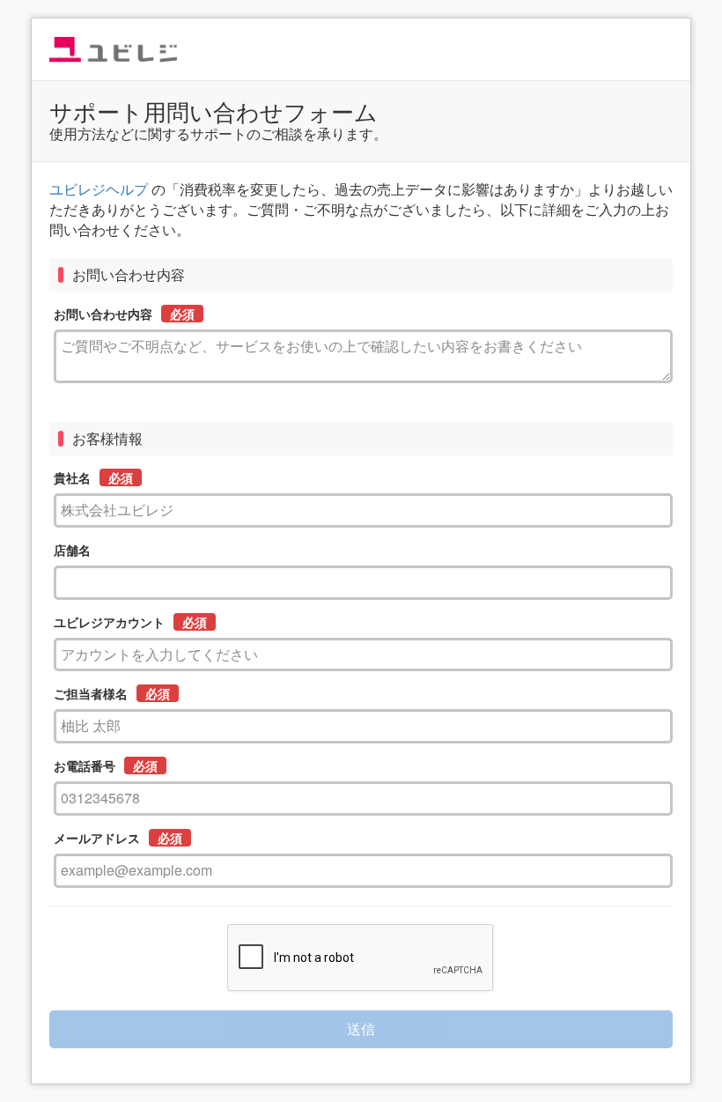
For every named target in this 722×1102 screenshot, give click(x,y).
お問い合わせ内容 (103, 313)
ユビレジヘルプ (98, 189)
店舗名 (72, 549)
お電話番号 (84, 765)
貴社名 (72, 477)
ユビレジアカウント (109, 622)
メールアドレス (97, 838)
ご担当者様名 (91, 693)
